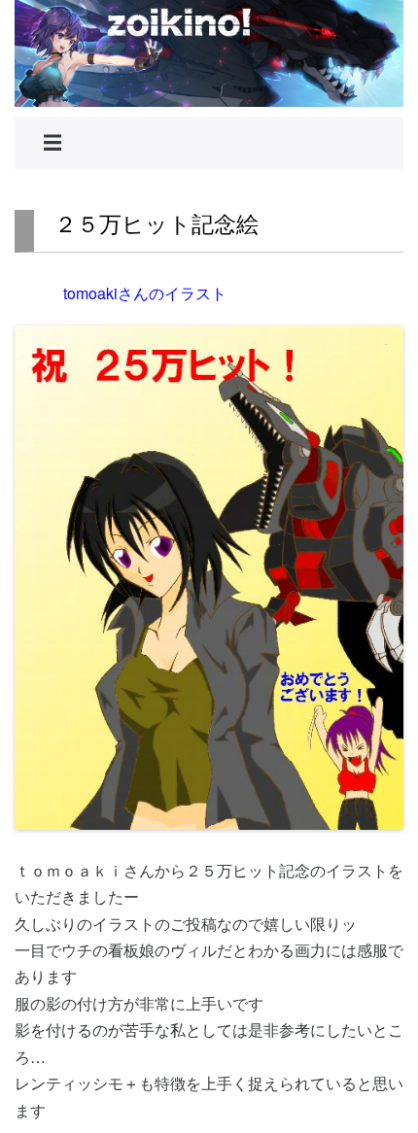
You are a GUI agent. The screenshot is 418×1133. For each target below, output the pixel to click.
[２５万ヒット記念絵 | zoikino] (209, 53)
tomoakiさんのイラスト (144, 293)
